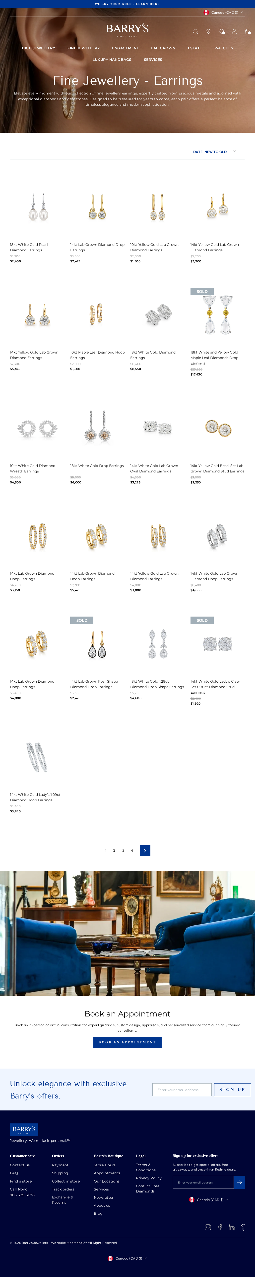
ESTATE (195, 48)
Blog (98, 1213)
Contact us (20, 1165)
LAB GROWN (163, 48)
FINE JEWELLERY (83, 48)
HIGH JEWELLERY (38, 48)
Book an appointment (127, 1042)
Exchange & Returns (62, 1200)
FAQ (14, 1173)
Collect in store (66, 1181)
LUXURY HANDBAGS (112, 60)
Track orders (63, 1189)
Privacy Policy (149, 1178)
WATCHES (223, 48)
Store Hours (105, 1165)
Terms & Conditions (146, 1168)
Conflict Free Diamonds (148, 1189)
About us (102, 1205)
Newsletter (104, 1197)
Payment (60, 1165)
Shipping (60, 1173)
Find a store (21, 1181)
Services (101, 1189)
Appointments (107, 1173)
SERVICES (153, 60)
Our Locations (107, 1181)
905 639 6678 (22, 1195)
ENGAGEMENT (125, 48)
